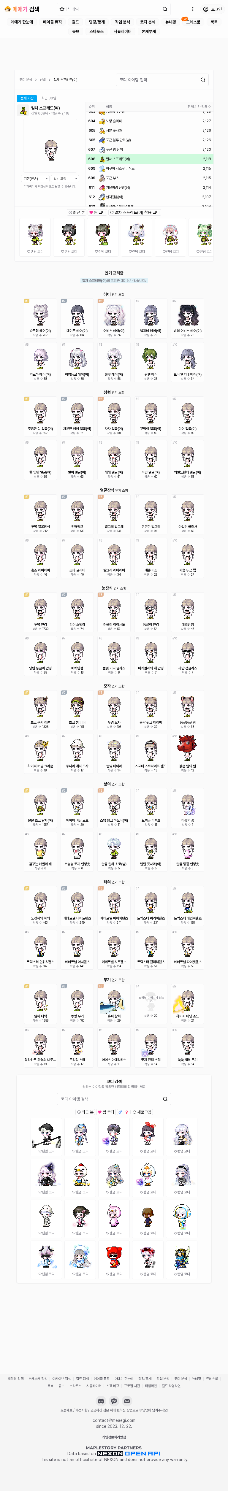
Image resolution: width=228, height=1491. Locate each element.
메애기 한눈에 (22, 22)
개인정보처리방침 (114, 1437)
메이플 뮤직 (52, 22)
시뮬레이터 (123, 31)
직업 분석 (122, 22)
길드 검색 (82, 1379)
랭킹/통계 (97, 22)
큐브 (75, 31)
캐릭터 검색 (15, 1379)
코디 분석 (147, 22)
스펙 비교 (112, 1386)
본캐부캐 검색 (37, 1379)
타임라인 (151, 1386)
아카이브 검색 (61, 1379)
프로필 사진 (132, 1386)
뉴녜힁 (170, 22)
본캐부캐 (149, 31)
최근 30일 (49, 98)
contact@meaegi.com (114, 1420)
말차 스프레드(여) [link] (65, 80)
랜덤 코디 (37, 252)
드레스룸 (193, 22)
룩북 (214, 22)
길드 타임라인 (171, 1386)
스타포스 (96, 31)
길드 (75, 22)
